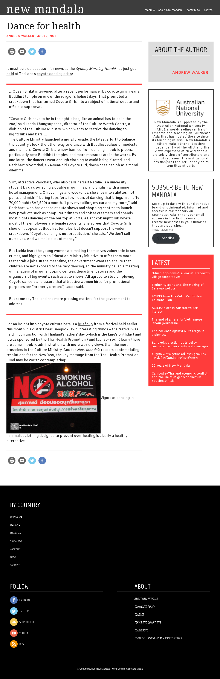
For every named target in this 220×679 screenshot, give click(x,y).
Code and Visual (134, 668)
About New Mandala (170, 10)
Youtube (24, 633)
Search (208, 10)
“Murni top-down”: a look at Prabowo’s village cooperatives (181, 275)
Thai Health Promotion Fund (71, 339)
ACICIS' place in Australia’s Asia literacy (175, 310)
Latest (161, 262)
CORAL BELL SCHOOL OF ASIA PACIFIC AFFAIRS (158, 638)
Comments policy (144, 607)
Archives (15, 565)
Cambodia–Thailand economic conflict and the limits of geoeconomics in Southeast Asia (180, 377)
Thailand (15, 549)
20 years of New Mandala (171, 366)
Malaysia (15, 525)
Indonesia (16, 517)
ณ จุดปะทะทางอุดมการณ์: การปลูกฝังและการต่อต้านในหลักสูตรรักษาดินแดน (179, 356)
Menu (148, 10)
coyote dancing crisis (54, 74)
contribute (193, 10)
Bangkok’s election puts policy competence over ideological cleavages (180, 345)
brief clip (85, 324)
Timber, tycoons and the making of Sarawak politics (177, 287)
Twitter (24, 611)
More (13, 557)
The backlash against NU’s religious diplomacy (178, 333)
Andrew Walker (20, 36)
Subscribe (165, 238)
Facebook (24, 600)
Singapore (16, 541)
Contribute (141, 630)
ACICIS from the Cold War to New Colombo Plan (177, 298)
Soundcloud (26, 622)
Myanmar (15, 533)
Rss (21, 644)
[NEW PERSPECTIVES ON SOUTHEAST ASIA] (45, 8)
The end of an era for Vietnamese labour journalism (177, 321)
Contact (139, 614)
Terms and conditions (147, 622)
